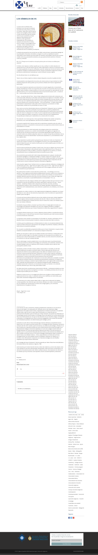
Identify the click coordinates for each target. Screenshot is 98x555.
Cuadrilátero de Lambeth (74, 503)
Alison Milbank (80, 424)
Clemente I (77, 471)
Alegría (75, 419)
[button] (39, 8)
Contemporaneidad (73, 494)
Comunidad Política (73, 478)
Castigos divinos (78, 462)
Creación (81, 498)
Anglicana (70, 437)
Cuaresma (70, 505)
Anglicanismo (77, 437)
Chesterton (71, 467)
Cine (69, 471)
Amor (74, 428)
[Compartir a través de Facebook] (17, 369)
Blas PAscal (71, 453)
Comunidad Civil (80, 474)
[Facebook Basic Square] (69, 518)
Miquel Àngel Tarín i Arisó (23, 364)
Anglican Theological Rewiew (75, 435)
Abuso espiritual (72, 417)
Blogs (18, 362)
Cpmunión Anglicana (73, 498)
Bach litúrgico (71, 446)
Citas (72, 471)
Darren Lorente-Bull (73, 508)
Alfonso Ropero (72, 424)
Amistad (70, 428)
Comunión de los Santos (74, 487)
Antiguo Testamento (73, 439)
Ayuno (81, 444)
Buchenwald (71, 455)
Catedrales (71, 464)
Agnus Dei (70, 419)
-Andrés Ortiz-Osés (73, 414)
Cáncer (75, 505)
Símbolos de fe (22, 359)
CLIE (75, 458)
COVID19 (70, 460)
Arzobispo (77, 442)
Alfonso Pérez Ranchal (73, 421)
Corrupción (71, 496)
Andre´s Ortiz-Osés (73, 430)
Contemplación (72, 492)
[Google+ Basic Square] (73, 518)
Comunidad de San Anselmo (75, 480)
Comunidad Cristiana (73, 476)
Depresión (70, 510)
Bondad (76, 453)
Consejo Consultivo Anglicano (75, 489)
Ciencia (70, 469)
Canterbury (71, 462)
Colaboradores (71, 474)
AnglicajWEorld (72, 433)
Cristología (70, 501)
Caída (81, 464)
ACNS (82, 414)
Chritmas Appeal (79, 467)
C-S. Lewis (77, 455)
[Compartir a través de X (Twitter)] (21, 369)
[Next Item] (81, 22)
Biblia (74, 451)
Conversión (81, 494)
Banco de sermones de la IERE (75, 448)
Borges (80, 453)
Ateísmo (70, 444)
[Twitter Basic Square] (71, 518)
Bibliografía (79, 451)
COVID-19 (79, 458)
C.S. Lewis (70, 458)
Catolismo (76, 464)
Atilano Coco (76, 444)
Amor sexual (80, 428)
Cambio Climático (77, 460)
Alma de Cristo (71, 426)
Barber (70, 451)
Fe (17, 359)
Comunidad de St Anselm (74, 483)
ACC (79, 414)
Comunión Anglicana (73, 485)
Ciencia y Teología (77, 469)
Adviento (79, 417)
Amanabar (78, 426)
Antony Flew (71, 442)
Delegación (81, 508)
